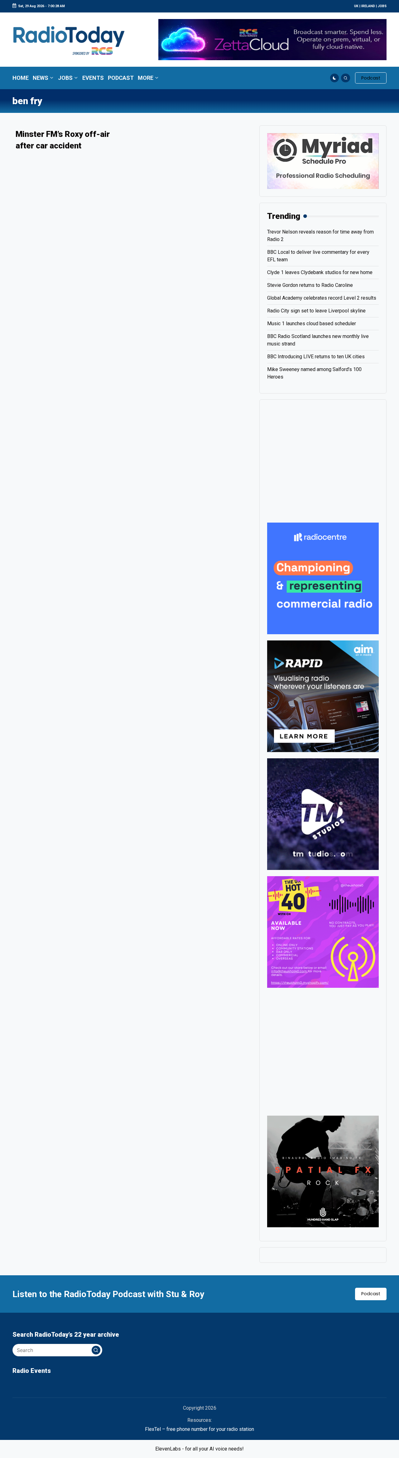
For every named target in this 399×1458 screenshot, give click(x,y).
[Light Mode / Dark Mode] (334, 78)
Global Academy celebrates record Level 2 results (321, 298)
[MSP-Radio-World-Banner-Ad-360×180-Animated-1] (323, 161)
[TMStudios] (323, 814)
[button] (371, 78)
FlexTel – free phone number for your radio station (199, 1429)
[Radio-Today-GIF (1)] (323, 578)
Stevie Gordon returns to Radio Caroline (310, 285)
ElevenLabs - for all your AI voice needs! (199, 1449)
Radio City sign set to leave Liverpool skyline (316, 311)
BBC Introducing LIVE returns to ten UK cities (316, 357)
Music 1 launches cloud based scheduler (311, 323)
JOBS (382, 6)
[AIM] (323, 696)
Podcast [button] (370, 1294)
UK (356, 6)
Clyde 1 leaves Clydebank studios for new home (320, 272)
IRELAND (368, 6)
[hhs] (323, 1171)
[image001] (323, 931)
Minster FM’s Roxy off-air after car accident (63, 139)
